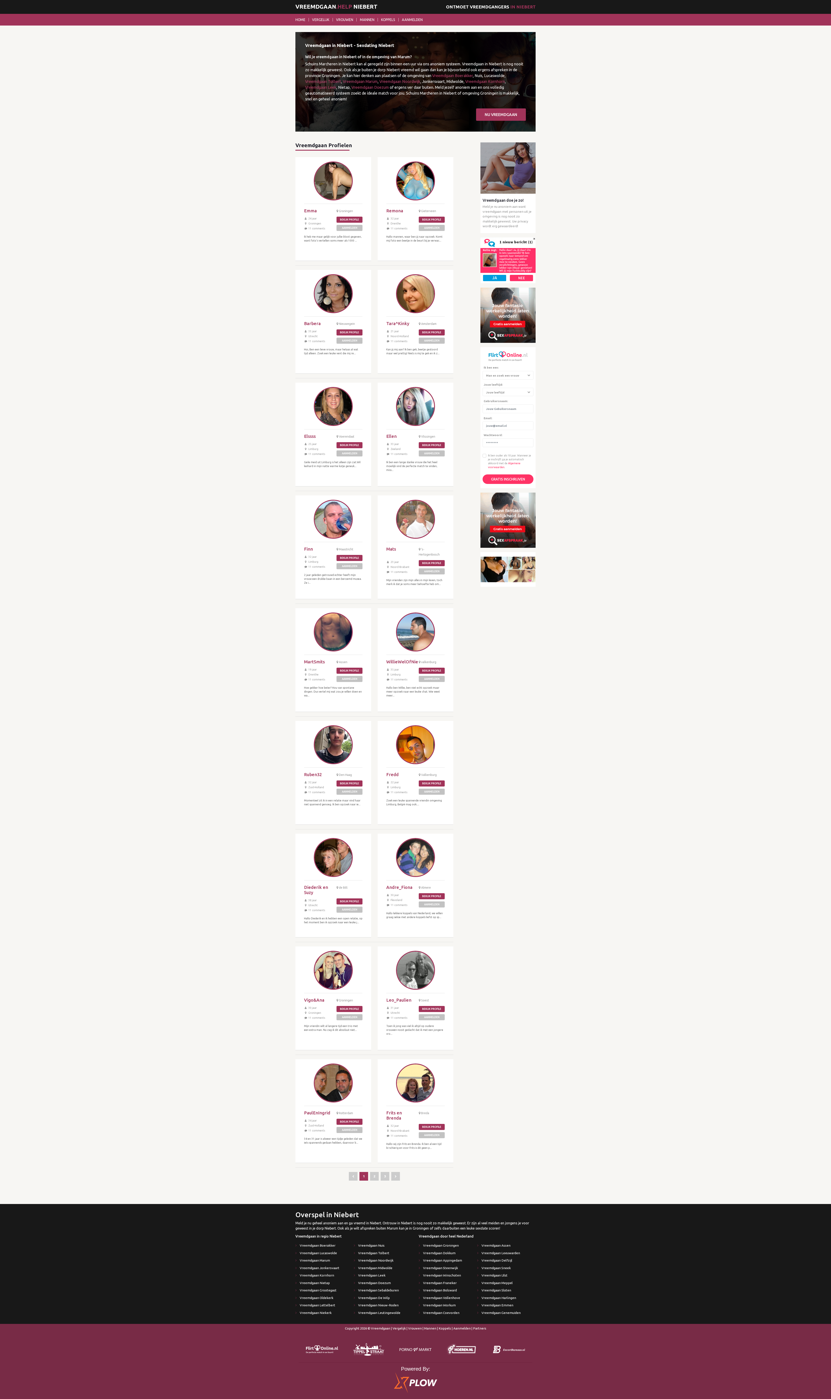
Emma (310, 210)
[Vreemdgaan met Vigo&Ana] (333, 970)
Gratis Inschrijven (508, 479)
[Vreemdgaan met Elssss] (333, 406)
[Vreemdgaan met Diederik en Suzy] (333, 857)
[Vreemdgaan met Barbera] (333, 293)
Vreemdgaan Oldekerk (316, 1298)
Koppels (388, 20)
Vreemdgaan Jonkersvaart (319, 1268)
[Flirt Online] (508, 260)
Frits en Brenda (394, 1115)
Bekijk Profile (349, 219)
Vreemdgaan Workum (439, 1305)
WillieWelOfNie (402, 661)
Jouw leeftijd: (493, 384)
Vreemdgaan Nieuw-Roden (378, 1305)
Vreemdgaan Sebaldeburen (378, 1290)
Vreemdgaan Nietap (315, 1283)
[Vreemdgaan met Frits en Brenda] (415, 1083)
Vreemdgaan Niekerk (316, 1313)
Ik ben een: (491, 367)
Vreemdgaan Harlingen (499, 1298)
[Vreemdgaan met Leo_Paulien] (415, 970)
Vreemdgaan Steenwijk (440, 1268)
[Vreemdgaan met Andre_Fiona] (415, 857)
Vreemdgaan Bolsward (440, 1290)
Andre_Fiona (399, 887)
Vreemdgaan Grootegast (318, 1290)
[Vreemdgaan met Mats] (415, 519)
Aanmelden (412, 20)
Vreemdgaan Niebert (336, 6)
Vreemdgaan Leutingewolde (379, 1313)
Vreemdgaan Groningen (441, 1245)
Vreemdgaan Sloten (496, 1290)
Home (300, 20)
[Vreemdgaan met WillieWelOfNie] (415, 632)
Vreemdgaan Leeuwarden (501, 1253)
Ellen (391, 436)
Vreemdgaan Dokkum (439, 1253)
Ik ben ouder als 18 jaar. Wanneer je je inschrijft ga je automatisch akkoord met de (509, 459)
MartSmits (314, 661)
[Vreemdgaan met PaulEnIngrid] (333, 1083)
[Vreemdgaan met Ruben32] (333, 744)
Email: (488, 418)
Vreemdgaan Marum (360, 81)
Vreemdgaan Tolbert (323, 81)
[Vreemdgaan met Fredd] (415, 744)
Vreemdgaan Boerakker (452, 75)
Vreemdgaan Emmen (497, 1305)
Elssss (310, 436)
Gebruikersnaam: (496, 401)
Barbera (312, 323)
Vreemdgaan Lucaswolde (318, 1253)
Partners (479, 1328)
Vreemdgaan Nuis (371, 1245)
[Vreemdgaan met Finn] (333, 519)
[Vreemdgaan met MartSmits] (333, 632)
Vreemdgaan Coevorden (441, 1313)
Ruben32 (313, 774)
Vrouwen (344, 20)
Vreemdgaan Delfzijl (497, 1260)
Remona (394, 210)
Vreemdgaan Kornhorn (485, 81)
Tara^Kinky (397, 323)
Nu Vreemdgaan (501, 114)
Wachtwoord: (493, 435)
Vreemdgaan (380, 1328)
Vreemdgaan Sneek (496, 1268)
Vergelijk (320, 20)
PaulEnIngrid (317, 1112)
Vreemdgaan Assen (496, 1245)
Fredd (392, 774)
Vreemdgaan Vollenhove (441, 1298)
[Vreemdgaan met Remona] (415, 181)
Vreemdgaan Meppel (497, 1283)
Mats (391, 548)
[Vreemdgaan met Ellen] (415, 406)
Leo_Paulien (398, 1000)
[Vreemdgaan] (353, 1176)
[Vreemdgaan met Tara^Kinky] (415, 293)
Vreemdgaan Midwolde (375, 1268)
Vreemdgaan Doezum (370, 87)
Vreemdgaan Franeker (440, 1283)
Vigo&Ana (314, 1000)
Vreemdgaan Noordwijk (399, 81)
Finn (308, 548)
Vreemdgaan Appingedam (442, 1260)
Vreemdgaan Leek (320, 87)
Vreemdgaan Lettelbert (317, 1305)
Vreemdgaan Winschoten (442, 1275)
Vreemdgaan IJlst (494, 1275)
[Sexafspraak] (508, 315)
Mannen (367, 20)
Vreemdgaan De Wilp (374, 1298)
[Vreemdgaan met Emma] (333, 181)
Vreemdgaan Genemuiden (501, 1313)
